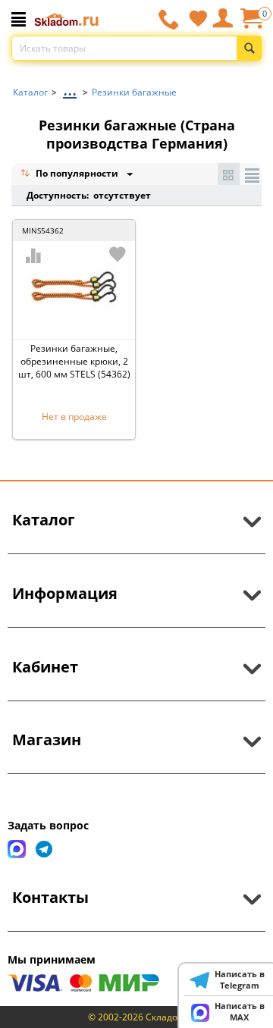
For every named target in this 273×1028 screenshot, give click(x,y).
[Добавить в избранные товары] (117, 254)
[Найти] (249, 48)
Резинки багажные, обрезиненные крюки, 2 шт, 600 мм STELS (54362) (74, 361)
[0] (251, 23)
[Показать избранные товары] (198, 18)
